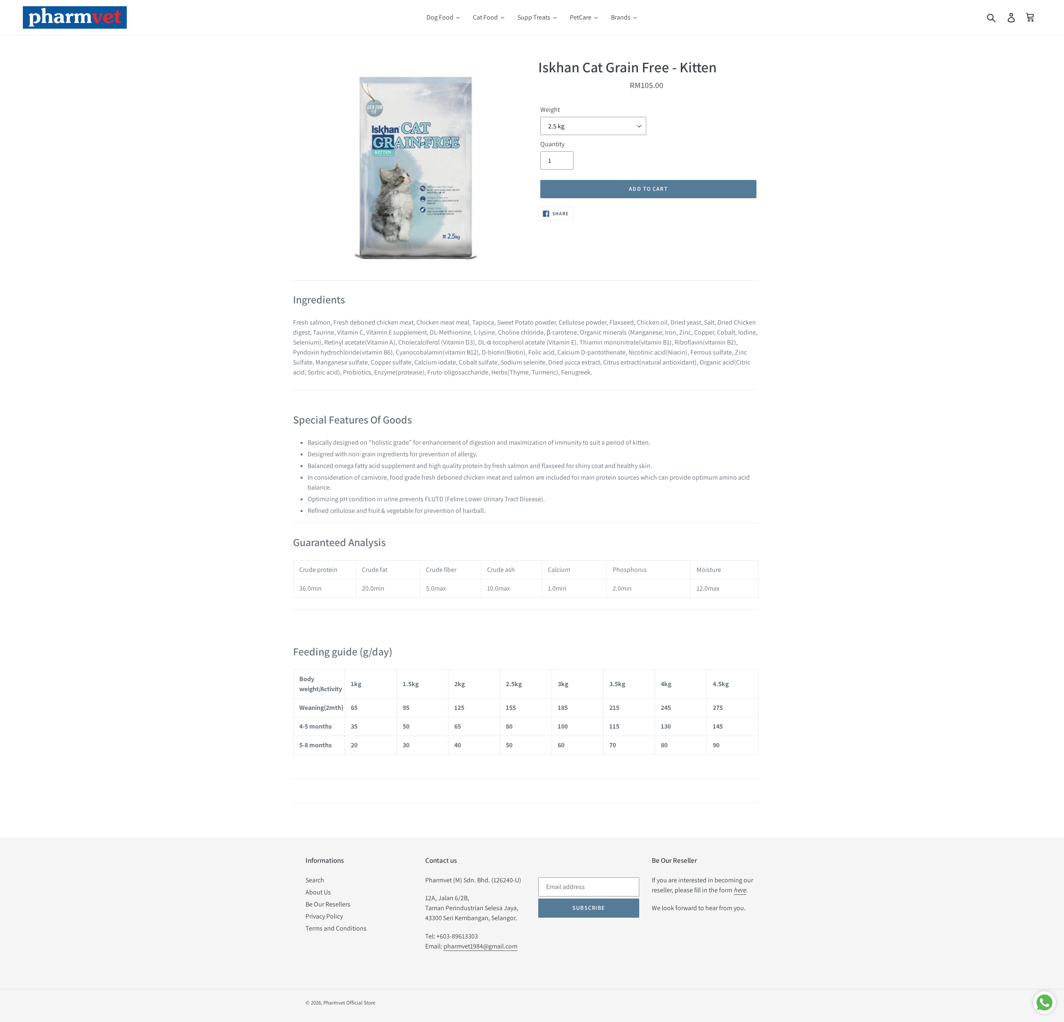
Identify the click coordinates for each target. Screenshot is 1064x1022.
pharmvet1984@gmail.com (480, 946)
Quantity (552, 144)
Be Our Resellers (327, 904)
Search (314, 880)
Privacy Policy (324, 916)
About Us (318, 892)
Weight (550, 109)
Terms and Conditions (336, 928)
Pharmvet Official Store (349, 1002)
